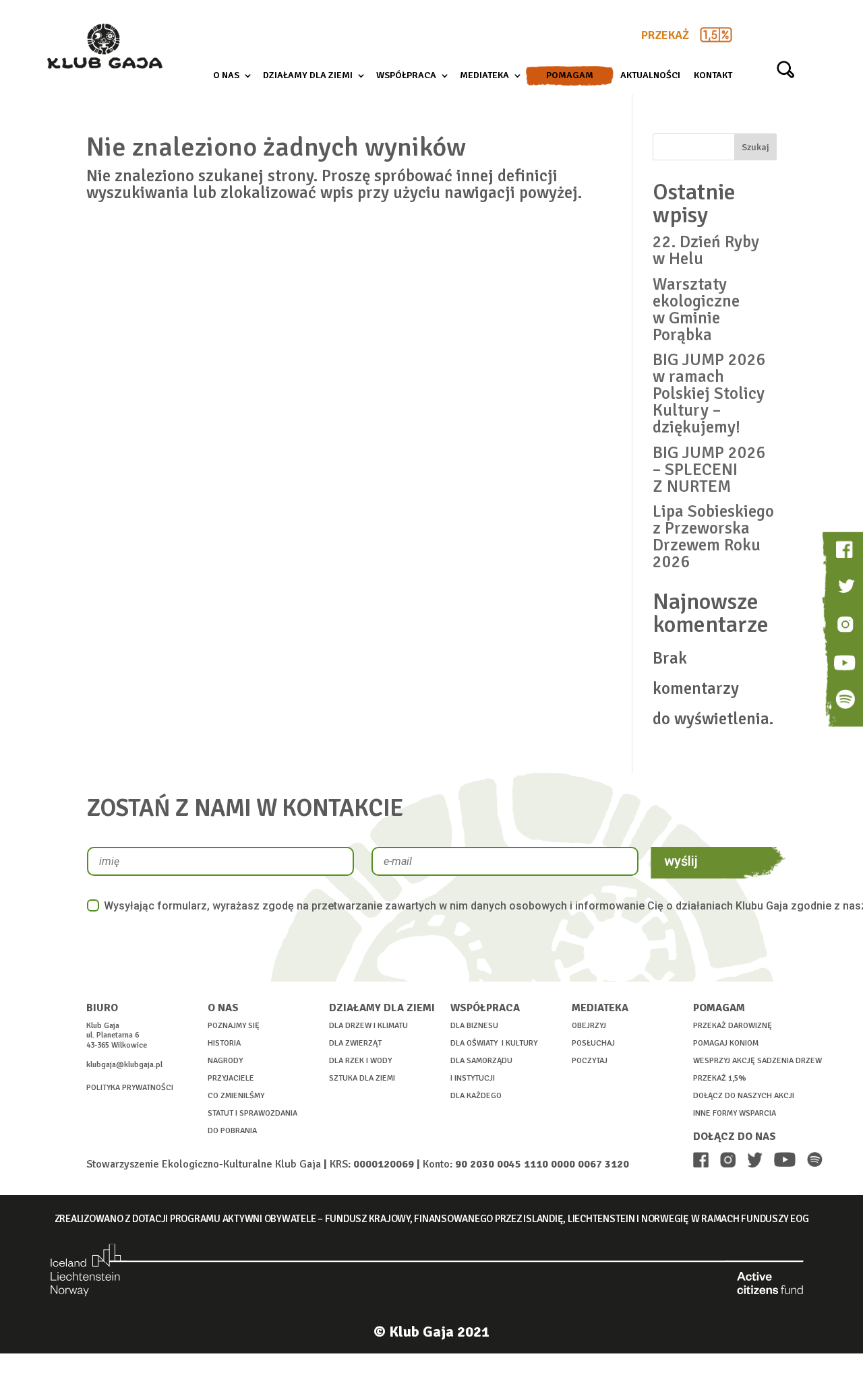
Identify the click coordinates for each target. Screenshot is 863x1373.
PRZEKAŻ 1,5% (719, 1078)
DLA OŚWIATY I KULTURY (493, 1043)
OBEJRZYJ (589, 1026)
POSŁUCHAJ (593, 1043)
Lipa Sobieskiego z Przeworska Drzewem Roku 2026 (713, 536)
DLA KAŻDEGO (476, 1096)
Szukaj (755, 147)
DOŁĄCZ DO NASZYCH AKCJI (743, 1096)
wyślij (681, 861)
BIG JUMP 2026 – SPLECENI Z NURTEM (709, 469)
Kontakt (713, 76)
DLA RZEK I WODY (360, 1061)
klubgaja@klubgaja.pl (124, 1065)
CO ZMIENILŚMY (236, 1096)
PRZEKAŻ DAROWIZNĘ (732, 1026)
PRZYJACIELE (231, 1078)
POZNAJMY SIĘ (234, 1026)
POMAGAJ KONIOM (725, 1043)
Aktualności (650, 76)
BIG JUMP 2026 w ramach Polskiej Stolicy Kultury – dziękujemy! (709, 393)
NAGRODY (225, 1061)
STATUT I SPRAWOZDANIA (252, 1113)
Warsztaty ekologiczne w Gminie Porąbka (696, 309)
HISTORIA (224, 1043)
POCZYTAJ (589, 1061)
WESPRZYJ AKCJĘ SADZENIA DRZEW (757, 1061)
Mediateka (484, 76)
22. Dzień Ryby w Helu (706, 250)
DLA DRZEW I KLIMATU (368, 1026)
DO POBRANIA (232, 1131)
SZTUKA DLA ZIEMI (362, 1078)
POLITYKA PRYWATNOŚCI (129, 1088)
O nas (226, 76)
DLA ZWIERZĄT (355, 1043)
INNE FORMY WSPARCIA (734, 1113)
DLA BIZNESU (474, 1026)
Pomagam (569, 76)
